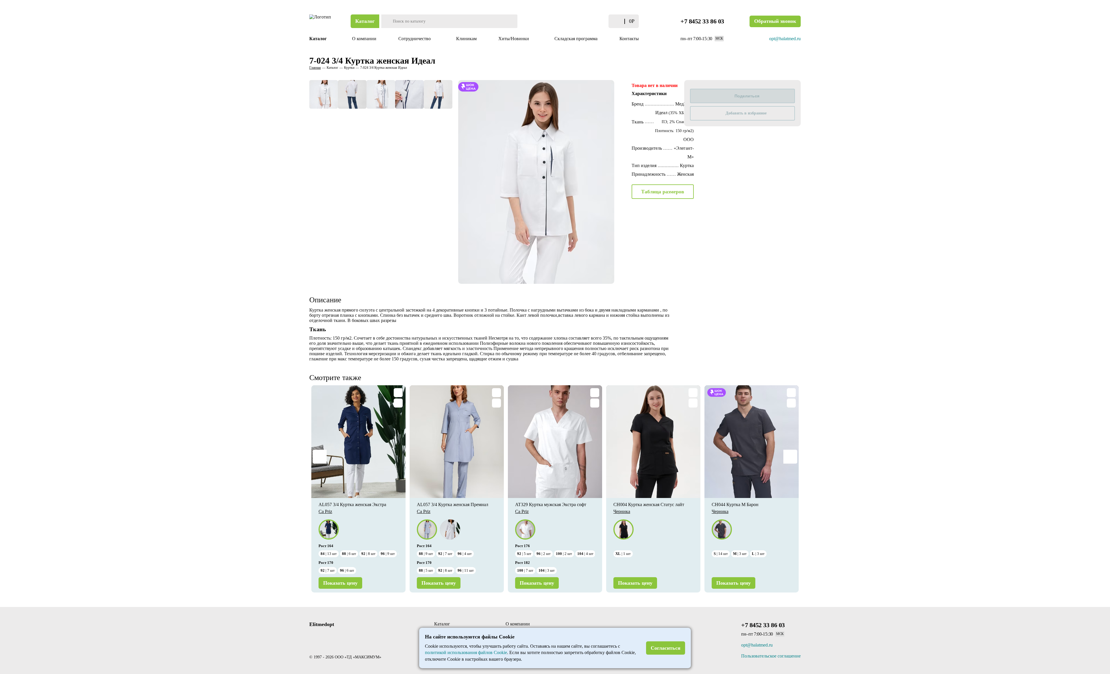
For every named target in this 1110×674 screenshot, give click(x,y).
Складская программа (575, 38)
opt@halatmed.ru (785, 38)
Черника (621, 511)
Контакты (629, 38)
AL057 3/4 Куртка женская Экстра (352, 504)
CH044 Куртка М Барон (735, 504)
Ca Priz (325, 511)
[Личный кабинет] (584, 21)
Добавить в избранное (746, 113)
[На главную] (320, 21)
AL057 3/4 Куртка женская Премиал (452, 504)
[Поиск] (386, 21)
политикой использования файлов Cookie (466, 652)
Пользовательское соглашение (771, 655)
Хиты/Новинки (514, 38)
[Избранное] (596, 21)
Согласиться (665, 648)
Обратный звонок (775, 21)
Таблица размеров (662, 192)
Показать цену (340, 583)
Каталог (365, 21)
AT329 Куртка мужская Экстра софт (550, 504)
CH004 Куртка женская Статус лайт (648, 504)
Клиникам (466, 38)
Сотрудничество (415, 38)
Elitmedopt (321, 624)
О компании (364, 38)
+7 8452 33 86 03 (702, 21)
